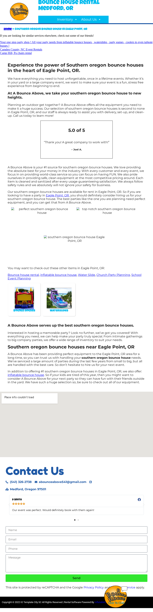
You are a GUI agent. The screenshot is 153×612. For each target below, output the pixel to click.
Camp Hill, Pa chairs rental (16, 53)
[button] (9, 505)
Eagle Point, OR (57, 195)
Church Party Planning (113, 275)
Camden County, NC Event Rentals (21, 49)
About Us (89, 19)
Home (8, 29)
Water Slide (86, 275)
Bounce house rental (23, 275)
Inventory (65, 19)
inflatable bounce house (58, 275)
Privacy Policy (94, 587)
